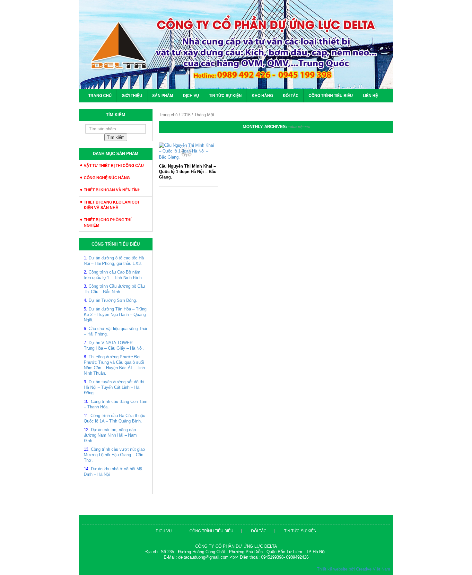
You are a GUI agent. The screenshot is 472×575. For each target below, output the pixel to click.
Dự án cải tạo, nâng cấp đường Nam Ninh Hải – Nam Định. (110, 435)
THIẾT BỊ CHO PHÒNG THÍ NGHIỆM (107, 223)
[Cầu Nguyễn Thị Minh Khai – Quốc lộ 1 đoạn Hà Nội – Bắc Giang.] (186, 152)
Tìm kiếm (116, 137)
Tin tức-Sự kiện (225, 95)
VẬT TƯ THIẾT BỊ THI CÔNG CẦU (114, 165)
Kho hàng (262, 95)
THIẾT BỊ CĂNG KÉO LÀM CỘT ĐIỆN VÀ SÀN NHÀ (112, 205)
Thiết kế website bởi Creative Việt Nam (353, 569)
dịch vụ (164, 531)
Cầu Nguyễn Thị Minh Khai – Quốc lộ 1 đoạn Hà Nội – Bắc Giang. (187, 171)
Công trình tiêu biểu (331, 95)
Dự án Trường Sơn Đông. (113, 300)
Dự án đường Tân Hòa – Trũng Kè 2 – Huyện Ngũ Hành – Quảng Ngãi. (115, 314)
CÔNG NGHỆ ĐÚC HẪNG (107, 178)
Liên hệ (370, 95)
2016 (185, 114)
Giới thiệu (132, 95)
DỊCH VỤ (191, 95)
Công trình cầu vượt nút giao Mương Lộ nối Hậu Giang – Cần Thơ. (114, 455)
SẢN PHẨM (162, 95)
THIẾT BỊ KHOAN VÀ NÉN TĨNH (112, 190)
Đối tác (291, 95)
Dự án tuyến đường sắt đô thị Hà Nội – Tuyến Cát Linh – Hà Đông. (114, 387)
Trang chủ (100, 95)
